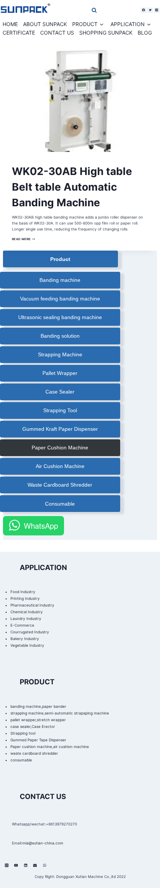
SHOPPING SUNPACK (105, 32)
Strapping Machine (60, 354)
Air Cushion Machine (60, 466)
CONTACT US (57, 32)
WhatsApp (41, 525)
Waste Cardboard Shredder (60, 485)
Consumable (60, 504)
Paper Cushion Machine (60, 448)
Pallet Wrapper (59, 373)
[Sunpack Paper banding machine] (25, 10)
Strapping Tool (60, 410)
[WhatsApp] (44, 865)
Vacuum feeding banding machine (60, 299)
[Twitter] (150, 10)
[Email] (35, 865)
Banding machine (59, 280)
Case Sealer (59, 392)
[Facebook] (143, 10)
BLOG (145, 32)
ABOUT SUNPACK (45, 24)
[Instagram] (157, 10)
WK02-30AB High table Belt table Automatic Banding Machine (72, 187)
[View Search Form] (79, 10)
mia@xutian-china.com (42, 843)
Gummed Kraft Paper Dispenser (60, 429)
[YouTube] (16, 865)
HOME (10, 24)
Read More (23, 239)
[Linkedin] (25, 865)
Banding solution (60, 336)
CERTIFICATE (19, 32)
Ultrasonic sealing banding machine (60, 317)
